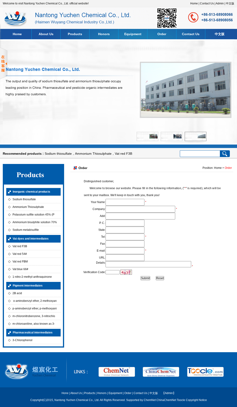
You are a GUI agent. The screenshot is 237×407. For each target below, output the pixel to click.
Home (194, 3)
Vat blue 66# (20, 269)
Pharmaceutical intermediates (33, 332)
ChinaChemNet (166, 400)
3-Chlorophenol (22, 340)
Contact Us (207, 3)
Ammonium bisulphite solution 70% (34, 222)
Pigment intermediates (28, 285)
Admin (220, 3)
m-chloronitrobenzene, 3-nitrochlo (33, 316)
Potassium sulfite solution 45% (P (33, 214)
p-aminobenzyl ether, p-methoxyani (34, 308)
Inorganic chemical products (31, 191)
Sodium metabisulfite (25, 229)
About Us (46, 34)
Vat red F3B (123, 153)
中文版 (230, 3)
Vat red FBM (20, 261)
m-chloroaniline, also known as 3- (33, 323)
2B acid (17, 293)
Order (161, 34)
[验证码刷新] (126, 272)
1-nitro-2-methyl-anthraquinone (32, 276)
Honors (104, 34)
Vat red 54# (19, 254)
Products (75, 34)
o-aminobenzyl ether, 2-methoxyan (34, 300)
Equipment (132, 34)
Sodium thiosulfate (58, 153)
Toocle (181, 400)
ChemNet (150, 400)
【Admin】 (169, 393)
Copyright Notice (196, 400)
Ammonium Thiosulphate (93, 153)
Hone (65, 393)
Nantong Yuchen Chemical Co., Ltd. (77, 400)
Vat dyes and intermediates (31, 238)
